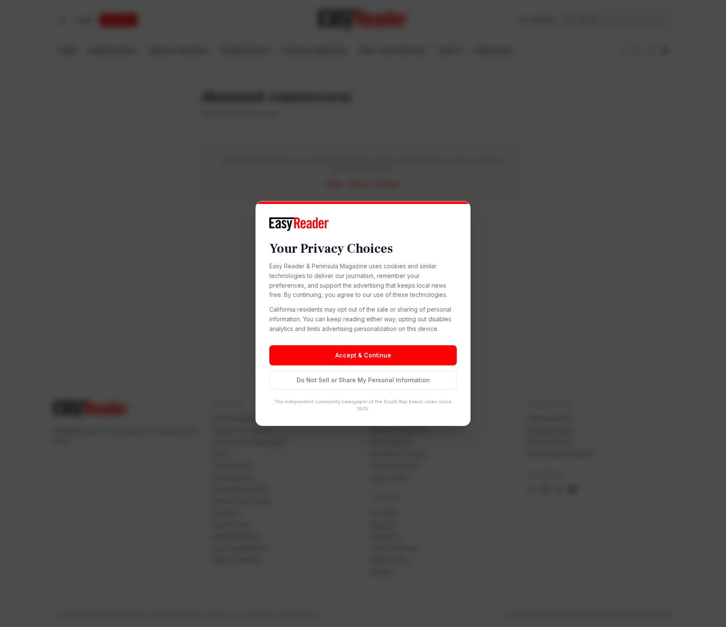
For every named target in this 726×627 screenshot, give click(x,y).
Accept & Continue (363, 355)
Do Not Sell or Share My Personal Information (363, 380)
